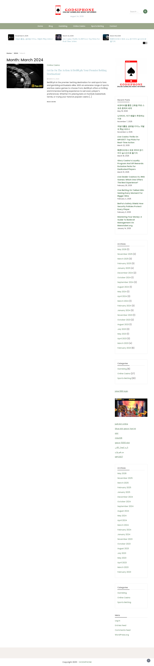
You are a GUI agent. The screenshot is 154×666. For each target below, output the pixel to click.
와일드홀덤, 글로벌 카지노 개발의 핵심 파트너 (34, 39)
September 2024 (125, 282)
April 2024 (122, 296)
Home (40, 26)
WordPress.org (122, 634)
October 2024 (124, 277)
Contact (113, 26)
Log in (117, 620)
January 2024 (123, 310)
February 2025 (124, 263)
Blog (51, 26)
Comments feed (122, 630)
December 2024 (125, 272)
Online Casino (79, 26)
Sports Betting (97, 26)
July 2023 (121, 329)
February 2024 (124, 305)
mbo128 (118, 438)
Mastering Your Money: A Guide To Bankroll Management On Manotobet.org (129, 221)
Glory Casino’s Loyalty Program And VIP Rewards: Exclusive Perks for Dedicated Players (130, 165)
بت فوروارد (119, 452)
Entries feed (120, 625)
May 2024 (122, 291)
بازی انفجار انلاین (121, 447)
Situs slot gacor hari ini (125, 428)
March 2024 (123, 301)
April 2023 (122, 338)
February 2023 (124, 348)
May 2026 (121, 249)
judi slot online (121, 424)
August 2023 (123, 324)
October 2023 (124, 319)
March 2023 (122, 343)
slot (116, 433)
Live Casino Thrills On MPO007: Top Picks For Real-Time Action (128, 139)
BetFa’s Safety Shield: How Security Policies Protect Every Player (130, 206)
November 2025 (125, 254)
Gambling (63, 26)
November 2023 (124, 315)
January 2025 (123, 268)
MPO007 (119, 456)
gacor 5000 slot (122, 442)
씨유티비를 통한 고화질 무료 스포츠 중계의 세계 (130, 107)
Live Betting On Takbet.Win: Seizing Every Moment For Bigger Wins (130, 193)
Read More (51, 102)
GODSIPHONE (85, 662)
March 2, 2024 (53, 79)
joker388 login (121, 391)
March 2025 (123, 258)
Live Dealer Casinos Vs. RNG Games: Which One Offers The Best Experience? (131, 179)
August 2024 (123, 287)
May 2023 (121, 333)
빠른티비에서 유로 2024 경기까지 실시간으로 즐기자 (130, 151)
